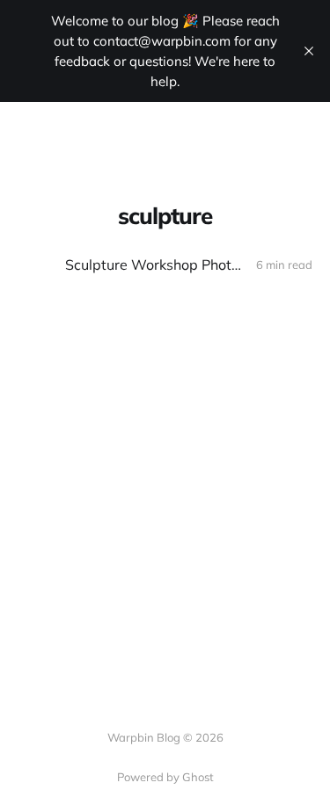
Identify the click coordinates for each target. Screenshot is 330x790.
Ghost (198, 777)
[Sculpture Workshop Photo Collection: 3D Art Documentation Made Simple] (165, 265)
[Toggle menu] (302, 130)
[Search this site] (268, 130)
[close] (309, 51)
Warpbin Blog (80, 130)
